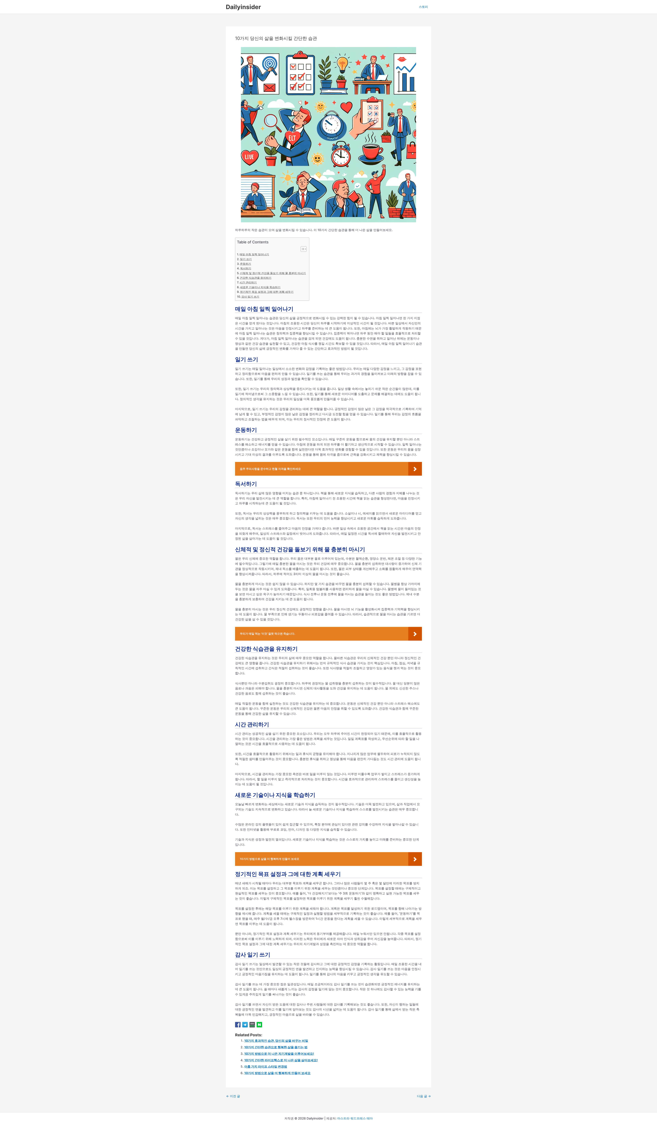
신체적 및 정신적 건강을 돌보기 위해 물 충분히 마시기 (273, 273)
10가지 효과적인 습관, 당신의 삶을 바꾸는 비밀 (276, 1040)
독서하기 (245, 268)
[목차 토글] (302, 249)
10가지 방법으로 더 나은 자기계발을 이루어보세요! (279, 1053)
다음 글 (424, 1096)
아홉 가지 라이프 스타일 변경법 (265, 1066)
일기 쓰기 (246, 259)
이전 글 (233, 1096)
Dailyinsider (243, 6)
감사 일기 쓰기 (250, 296)
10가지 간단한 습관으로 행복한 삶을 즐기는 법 (275, 1047)
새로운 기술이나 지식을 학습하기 (260, 287)
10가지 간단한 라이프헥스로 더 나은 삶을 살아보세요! (281, 1060)
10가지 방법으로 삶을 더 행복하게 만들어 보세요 (277, 1073)
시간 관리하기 (248, 282)
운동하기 (245, 263)
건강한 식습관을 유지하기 (255, 277)
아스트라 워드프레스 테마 (355, 1118)
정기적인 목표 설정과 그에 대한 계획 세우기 (266, 292)
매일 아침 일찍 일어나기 (254, 254)
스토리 (423, 7)
